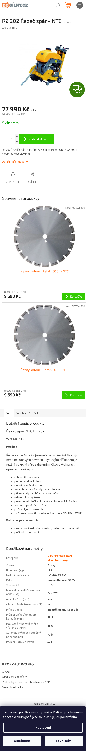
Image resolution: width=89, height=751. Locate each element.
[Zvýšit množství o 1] (17, 136)
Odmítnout (22, 741)
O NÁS (6, 672)
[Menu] (80, 5)
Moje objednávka (12, 687)
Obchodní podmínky (14, 677)
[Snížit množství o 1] (17, 141)
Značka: (9, 28)
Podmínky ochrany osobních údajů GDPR (27, 682)
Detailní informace (13, 162)
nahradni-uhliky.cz (44, 704)
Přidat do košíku (39, 139)
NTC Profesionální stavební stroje (59, 558)
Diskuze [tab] (38, 413)
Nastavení (43, 727)
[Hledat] (58, 5)
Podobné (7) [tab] (23, 413)
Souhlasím (64, 741)
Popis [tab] (9, 413)
